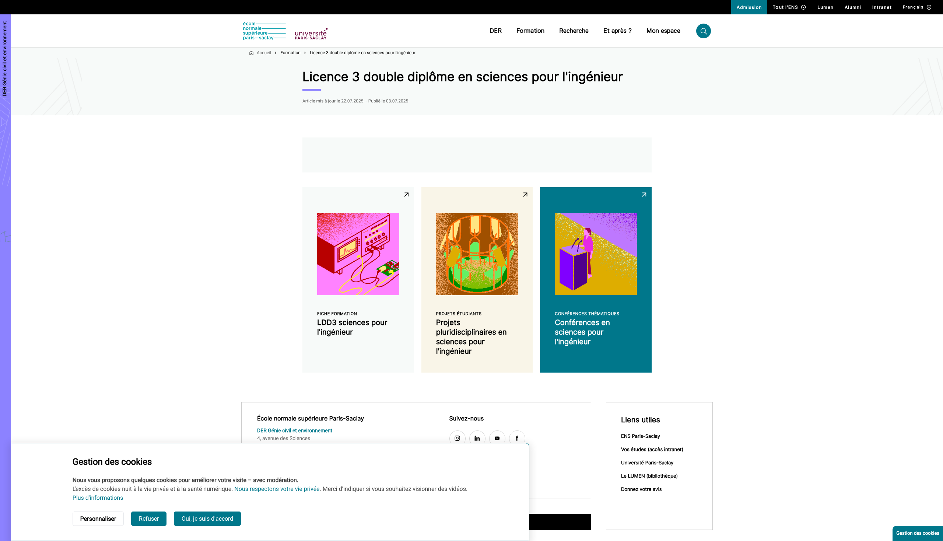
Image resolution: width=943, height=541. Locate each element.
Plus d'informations (98, 497)
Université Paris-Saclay (647, 463)
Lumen (825, 7)
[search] (703, 31)
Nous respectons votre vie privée (276, 488)
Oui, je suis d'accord (207, 518)
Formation (530, 30)
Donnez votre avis (641, 489)
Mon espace (663, 30)
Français (913, 7)
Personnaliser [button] (98, 518)
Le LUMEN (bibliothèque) (649, 476)
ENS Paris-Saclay (640, 436)
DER (496, 30)
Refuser (149, 518)
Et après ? (617, 30)
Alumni (853, 7)
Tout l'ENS (785, 7)
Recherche (574, 30)
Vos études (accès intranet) (652, 450)
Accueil (264, 52)
